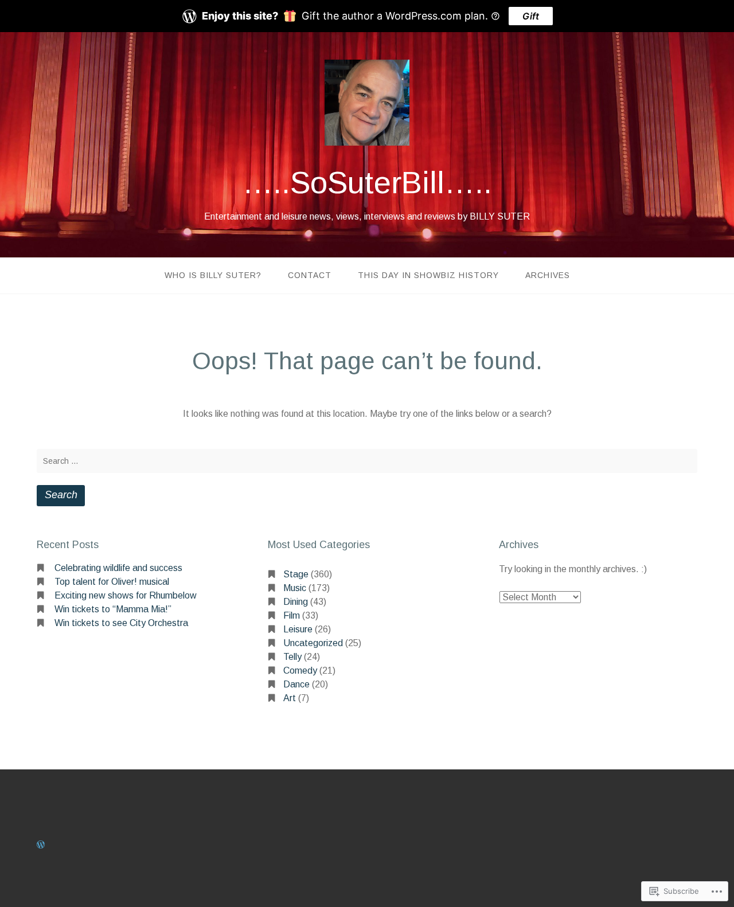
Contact (309, 275)
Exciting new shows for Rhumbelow (125, 595)
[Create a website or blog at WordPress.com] (41, 845)
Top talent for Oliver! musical (111, 582)
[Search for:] (367, 461)
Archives (547, 275)
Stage (296, 574)
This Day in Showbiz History (428, 275)
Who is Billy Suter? (213, 275)
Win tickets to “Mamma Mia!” (112, 609)
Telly (292, 657)
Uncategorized (313, 643)
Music (294, 588)
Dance (296, 684)
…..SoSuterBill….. (367, 182)
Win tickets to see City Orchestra (121, 623)
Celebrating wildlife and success (118, 568)
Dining (295, 602)
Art (289, 698)
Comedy (300, 670)
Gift (530, 16)
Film (291, 615)
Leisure (298, 629)
